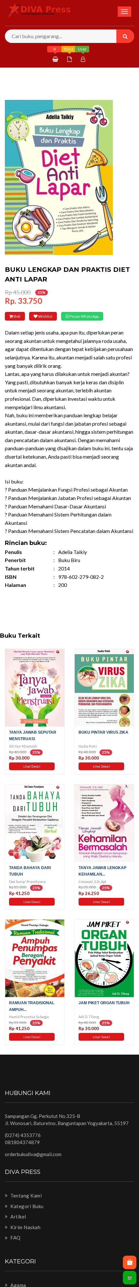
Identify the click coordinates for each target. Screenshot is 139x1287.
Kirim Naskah (24, 1236)
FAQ (15, 1247)
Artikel (17, 1225)
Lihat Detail (31, 775)
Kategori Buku (26, 1215)
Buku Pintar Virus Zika (103, 741)
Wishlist (60, 316)
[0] (56, 59)
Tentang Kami (25, 1204)
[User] (84, 59)
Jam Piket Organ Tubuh (104, 1012)
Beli (22, 316)
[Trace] (70, 59)
